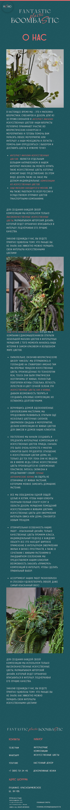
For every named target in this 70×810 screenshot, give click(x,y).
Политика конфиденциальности (49, 807)
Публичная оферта (43, 802)
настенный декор (43, 763)
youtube (13, 763)
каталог (38, 739)
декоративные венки (44, 771)
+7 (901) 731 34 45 (18, 771)
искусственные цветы (46, 755)
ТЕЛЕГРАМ (14, 748)
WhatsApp (14, 755)
